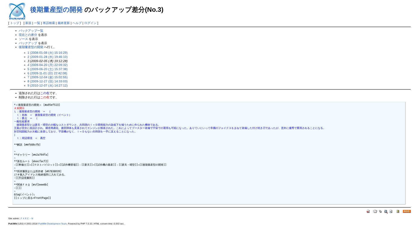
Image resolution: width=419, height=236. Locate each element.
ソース (23, 39)
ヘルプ (77, 23)
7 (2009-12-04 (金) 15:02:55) (47, 77)
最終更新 (64, 23)
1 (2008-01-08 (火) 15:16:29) (47, 52)
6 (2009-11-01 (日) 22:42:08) (47, 73)
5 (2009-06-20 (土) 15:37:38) (47, 69)
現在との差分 (28, 34)
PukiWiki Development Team (52, 223)
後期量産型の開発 (56, 9)
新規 (28, 23)
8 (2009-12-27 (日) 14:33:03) (47, 81)
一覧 (37, 23)
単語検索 (49, 23)
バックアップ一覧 (31, 30)
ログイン (90, 23)
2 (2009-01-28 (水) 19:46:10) (47, 57)
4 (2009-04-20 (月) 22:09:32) (47, 65)
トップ (14, 23)
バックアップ (28, 43)
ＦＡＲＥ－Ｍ (26, 218)
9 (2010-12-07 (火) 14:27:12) (47, 85)
